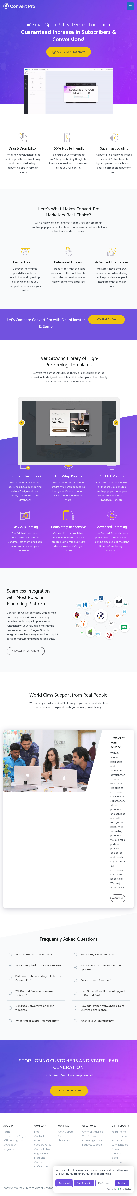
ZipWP (115, 1157)
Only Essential (84, 1183)
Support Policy (42, 1144)
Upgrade (8, 1149)
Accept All (64, 1183)
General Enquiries (92, 1131)
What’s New (89, 1136)
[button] (68, 52)
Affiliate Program (13, 1140)
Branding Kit (41, 1140)
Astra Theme (119, 1131)
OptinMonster (66, 1131)
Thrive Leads (65, 1140)
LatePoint (117, 1153)
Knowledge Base (92, 1140)
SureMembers (120, 1144)
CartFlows (117, 1162)
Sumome (63, 1136)
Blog (37, 1131)
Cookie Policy (42, 1149)
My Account (10, 1144)
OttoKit (116, 1149)
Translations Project (15, 1136)
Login (6, 1131)
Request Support (92, 1144)
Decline (122, 1183)
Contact (39, 1136)
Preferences (104, 1183)
